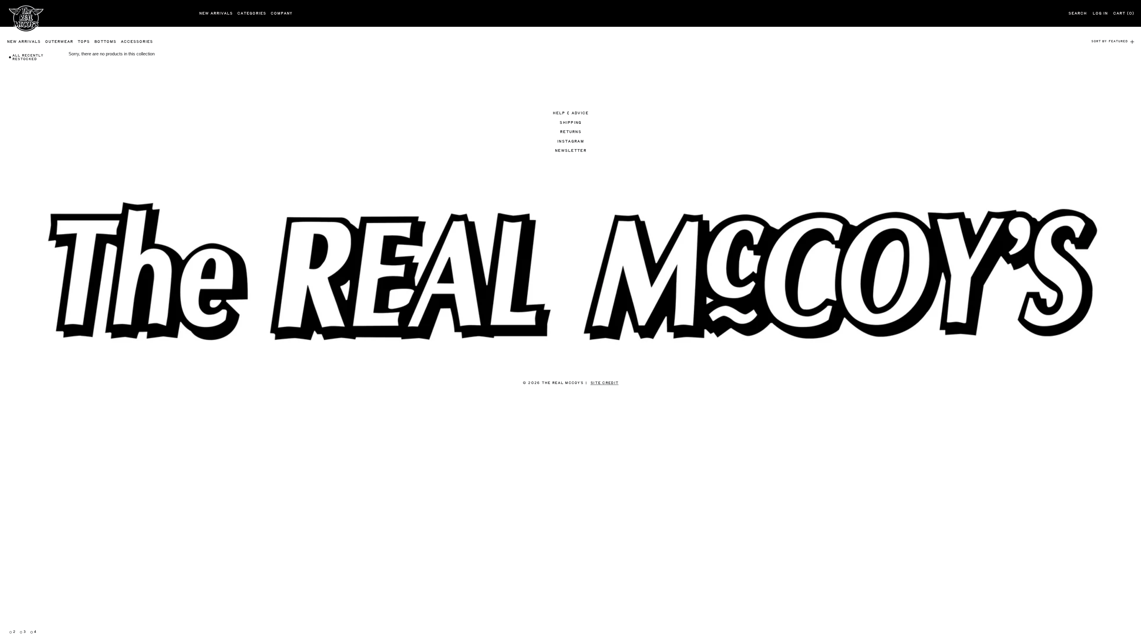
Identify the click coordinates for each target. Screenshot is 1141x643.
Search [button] (1077, 13)
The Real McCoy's (562, 383)
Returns (570, 132)
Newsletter (570, 151)
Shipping (570, 123)
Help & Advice (571, 113)
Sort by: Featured (1109, 41)
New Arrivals (216, 13)
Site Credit (604, 383)
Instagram (570, 141)
